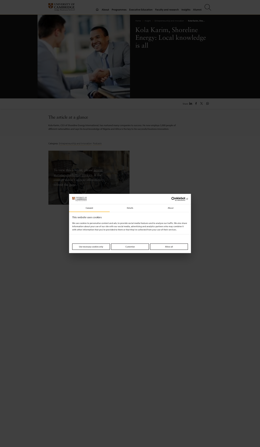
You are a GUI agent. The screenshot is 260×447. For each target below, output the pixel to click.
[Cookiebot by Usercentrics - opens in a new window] (176, 199)
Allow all (169, 246)
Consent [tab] (89, 208)
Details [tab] (130, 208)
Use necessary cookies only (91, 246)
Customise (130, 246)
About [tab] (170, 208)
